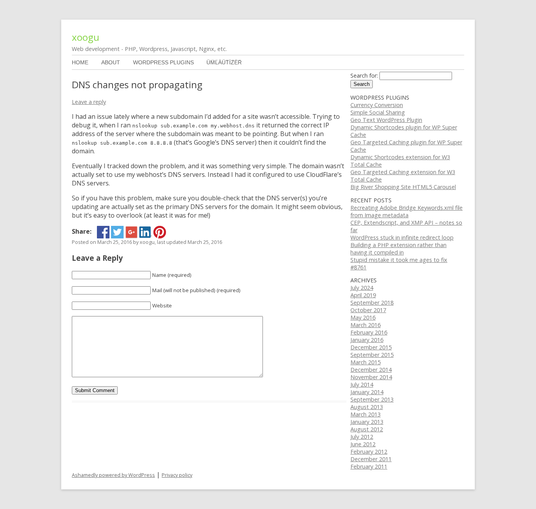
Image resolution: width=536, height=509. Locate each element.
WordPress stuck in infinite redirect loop (402, 237)
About (110, 62)
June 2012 (363, 444)
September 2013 (372, 399)
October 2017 (368, 310)
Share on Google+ (131, 232)
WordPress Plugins (163, 62)
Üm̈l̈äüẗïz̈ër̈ (224, 62)
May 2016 (363, 317)
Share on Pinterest (159, 232)
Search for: (364, 75)
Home (80, 62)
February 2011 (368, 466)
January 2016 (366, 340)
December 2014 (371, 369)
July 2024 (361, 287)
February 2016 (368, 332)
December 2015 (371, 347)
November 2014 (371, 377)
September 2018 (372, 302)
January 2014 (366, 392)
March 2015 (365, 362)
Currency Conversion (376, 105)
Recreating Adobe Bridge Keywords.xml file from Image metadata (406, 211)
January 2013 (366, 421)
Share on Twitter (117, 232)
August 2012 (366, 429)
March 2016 (365, 325)
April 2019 (363, 295)
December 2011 (371, 459)
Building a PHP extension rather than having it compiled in (398, 248)
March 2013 (365, 414)
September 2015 (372, 354)
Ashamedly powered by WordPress (113, 474)
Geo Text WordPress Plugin (386, 120)
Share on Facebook (103, 232)
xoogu (85, 37)
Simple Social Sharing (377, 112)
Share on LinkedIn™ (145, 232)
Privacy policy (177, 474)
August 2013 (366, 407)
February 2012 (368, 451)
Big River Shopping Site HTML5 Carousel (403, 187)
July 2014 (361, 384)
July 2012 (361, 436)
